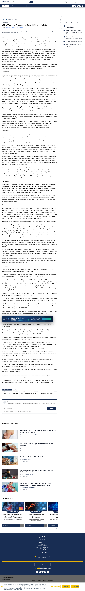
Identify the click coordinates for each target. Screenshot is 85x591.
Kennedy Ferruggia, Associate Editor (30, 434)
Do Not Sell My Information (42, 547)
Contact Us (42, 541)
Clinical (4, 5)
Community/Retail (18, 6)
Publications (5, 416)
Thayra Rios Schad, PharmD (28, 448)
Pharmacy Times (6, 21)
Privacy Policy (42, 544)
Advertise (42, 539)
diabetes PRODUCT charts (27, 393)
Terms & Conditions (42, 545)
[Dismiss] (51, 317)
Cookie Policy (19, 589)
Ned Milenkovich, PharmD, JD (28, 474)
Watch (40, 2)
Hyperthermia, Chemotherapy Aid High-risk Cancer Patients (48, 394)
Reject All (66, 586)
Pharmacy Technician (36, 6)
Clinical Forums (42, 537)
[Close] (82, 586)
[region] (42, 586)
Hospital (24, 6)
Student (42, 6)
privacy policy (28, 411)
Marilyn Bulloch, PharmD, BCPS (28, 487)
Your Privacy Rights (42, 549)
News (44, 580)
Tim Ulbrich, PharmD (26, 459)
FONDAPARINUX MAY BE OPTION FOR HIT (9, 394)
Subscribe (51, 408)
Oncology (29, 6)
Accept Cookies (75, 586)
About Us (42, 536)
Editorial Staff (42, 542)
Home (33, 580)
